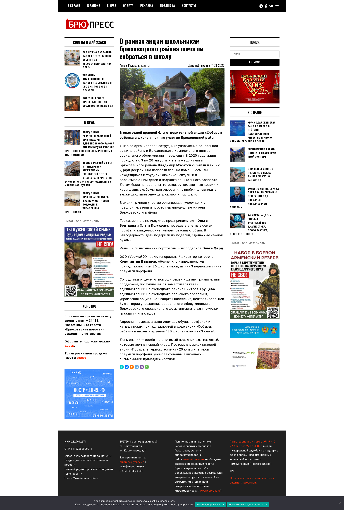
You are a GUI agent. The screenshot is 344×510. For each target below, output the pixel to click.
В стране (74, 5)
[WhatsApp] (147, 367)
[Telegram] (137, 367)
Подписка (167, 5)
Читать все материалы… (83, 221)
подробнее (166, 500)
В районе (93, 5)
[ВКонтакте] (127, 367)
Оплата (128, 5)
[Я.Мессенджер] (122, 367)
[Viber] (142, 367)
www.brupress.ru (193, 459)
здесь (69, 345)
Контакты (189, 5)
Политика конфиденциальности (248, 504)
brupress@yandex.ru (132, 462)
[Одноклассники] (132, 367)
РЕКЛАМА (146, 5)
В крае (111, 5)
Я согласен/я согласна (210, 504)
